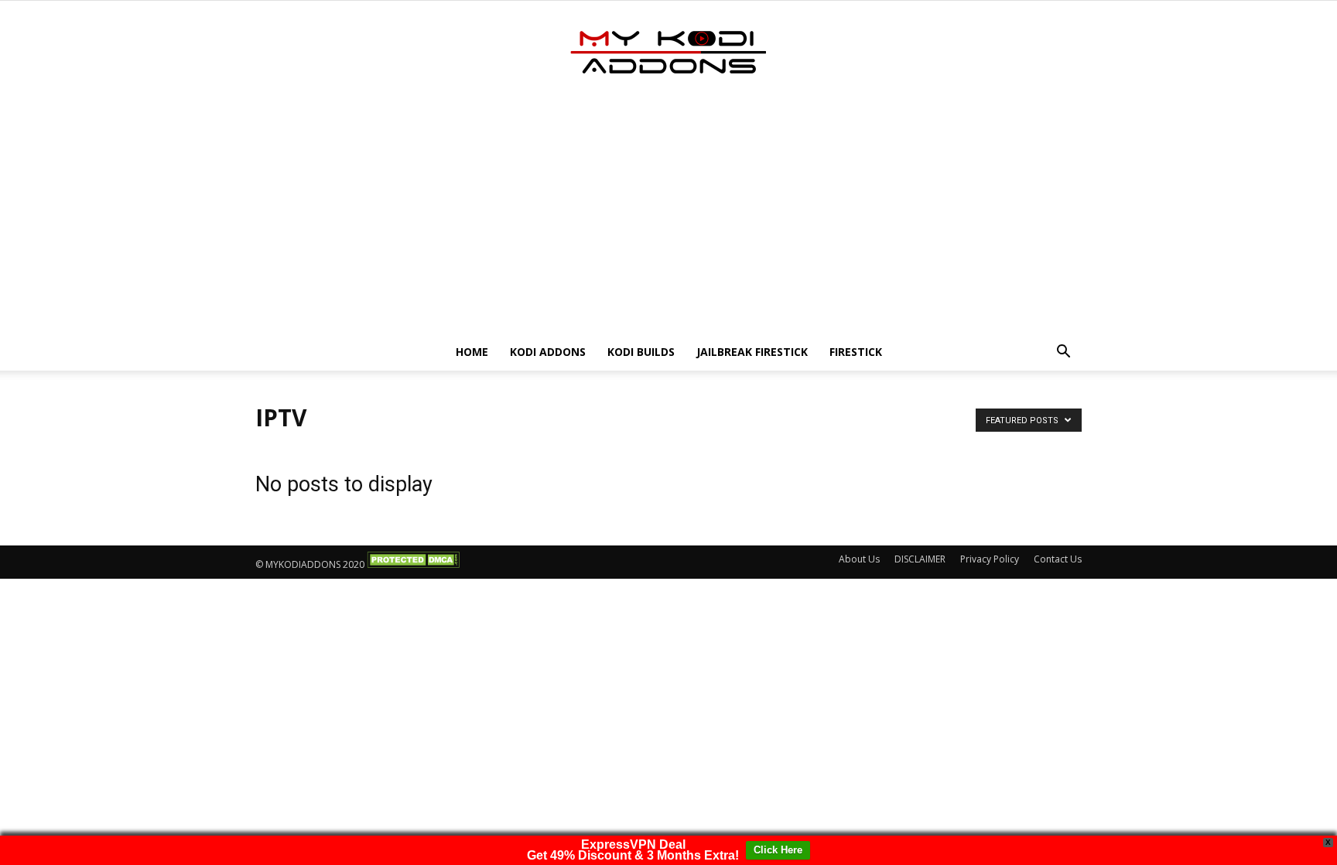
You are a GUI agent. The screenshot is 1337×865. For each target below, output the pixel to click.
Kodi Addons (548, 351)
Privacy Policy (989, 559)
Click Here (778, 850)
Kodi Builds (641, 351)
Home (472, 351)
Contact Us (1058, 559)
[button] (1063, 353)
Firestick (855, 351)
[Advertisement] (668, 217)
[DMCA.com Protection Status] (413, 564)
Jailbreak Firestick (752, 351)
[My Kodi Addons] (668, 52)
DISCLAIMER (919, 559)
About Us (859, 559)
